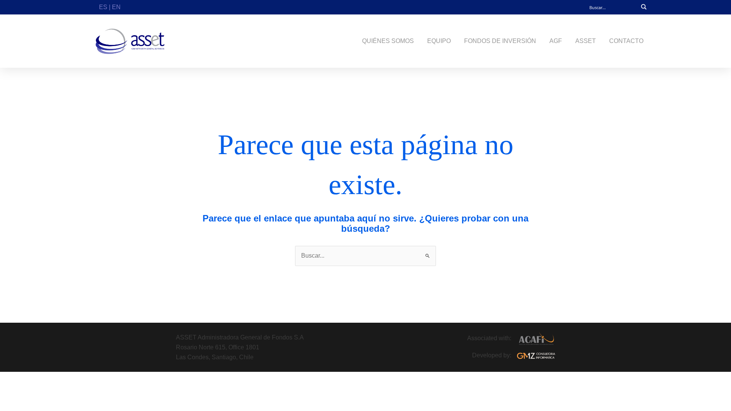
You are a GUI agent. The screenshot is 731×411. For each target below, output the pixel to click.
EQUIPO (439, 41)
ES (103, 7)
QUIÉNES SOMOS (388, 41)
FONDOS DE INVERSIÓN (500, 41)
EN (116, 7)
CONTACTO (626, 41)
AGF (555, 41)
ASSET (585, 41)
